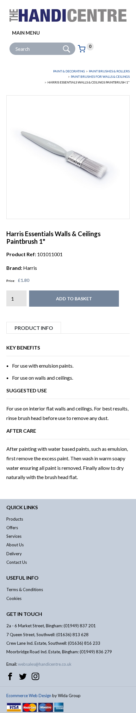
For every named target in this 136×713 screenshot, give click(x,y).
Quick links (22, 507)
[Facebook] (10, 676)
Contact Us (16, 562)
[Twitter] (23, 676)
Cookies (14, 598)
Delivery (14, 553)
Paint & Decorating (69, 71)
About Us (15, 544)
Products (14, 519)
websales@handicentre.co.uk (44, 664)
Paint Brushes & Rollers (109, 71)
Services (14, 536)
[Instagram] (35, 676)
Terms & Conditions (24, 589)
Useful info (22, 578)
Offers (12, 527)
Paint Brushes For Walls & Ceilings (100, 76)
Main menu (26, 33)
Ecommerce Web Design (28, 695)
